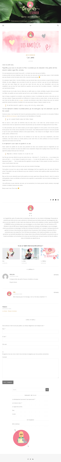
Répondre (56, 274)
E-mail (4, 336)
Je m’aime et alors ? (17, 403)
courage (21, 100)
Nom (3, 329)
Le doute (24, 261)
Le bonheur (43, 261)
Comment (4, 357)
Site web (4, 344)
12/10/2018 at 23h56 (17, 294)
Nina (30, 214)
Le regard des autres (17, 407)
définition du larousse (12, 116)
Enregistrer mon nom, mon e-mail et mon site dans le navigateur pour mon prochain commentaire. (25, 354)
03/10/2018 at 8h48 (14, 276)
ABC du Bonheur (30, 55)
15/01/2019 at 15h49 (6, 308)
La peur (14, 414)
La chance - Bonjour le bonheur (9, 311)
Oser (3, 261)
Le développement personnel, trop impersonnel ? (23, 399)
